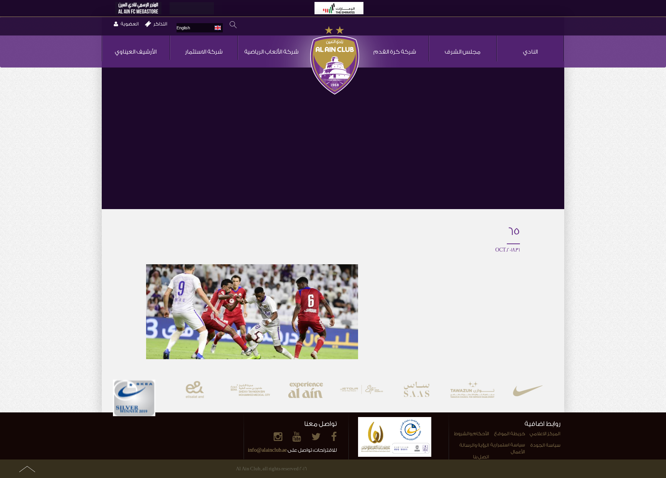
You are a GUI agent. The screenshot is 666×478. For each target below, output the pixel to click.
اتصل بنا (481, 456)
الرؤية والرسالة (474, 445)
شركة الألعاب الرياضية (271, 52)
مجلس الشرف (463, 52)
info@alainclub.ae (267, 450)
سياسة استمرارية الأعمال (507, 448)
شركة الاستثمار (203, 52)
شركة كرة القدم (394, 52)
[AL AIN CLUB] (334, 61)
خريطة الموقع (509, 433)
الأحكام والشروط (471, 433)
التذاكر (160, 24)
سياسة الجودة (545, 445)
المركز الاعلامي (545, 433)
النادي (530, 52)
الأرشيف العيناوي (135, 52)
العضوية (130, 24)
